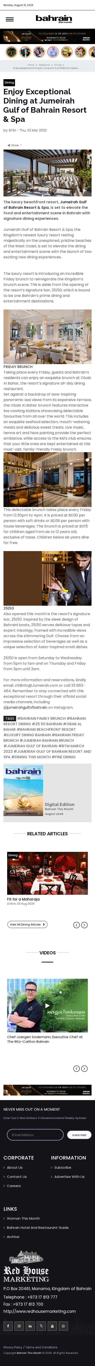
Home (31, 65)
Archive (13, 1236)
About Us (15, 1167)
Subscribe (62, 1167)
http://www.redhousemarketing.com (39, 1311)
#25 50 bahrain (47, 724)
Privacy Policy (12, 1347)
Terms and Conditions (41, 1347)
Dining (58, 65)
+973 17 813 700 (28, 1304)
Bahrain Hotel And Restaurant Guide (38, 1227)
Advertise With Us (69, 1176)
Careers (14, 1185)
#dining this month (31, 757)
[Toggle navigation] (10, 19)
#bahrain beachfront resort (46, 729)
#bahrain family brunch (41, 718)
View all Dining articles (26, 924)
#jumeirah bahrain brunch (47, 740)
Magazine (44, 65)
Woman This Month (23, 1218)
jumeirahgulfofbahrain (27, 707)
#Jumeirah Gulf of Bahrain (30, 746)
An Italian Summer (24, 899)
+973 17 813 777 (42, 1297)
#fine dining (64, 757)
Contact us (17, 1176)
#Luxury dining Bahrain (27, 735)
